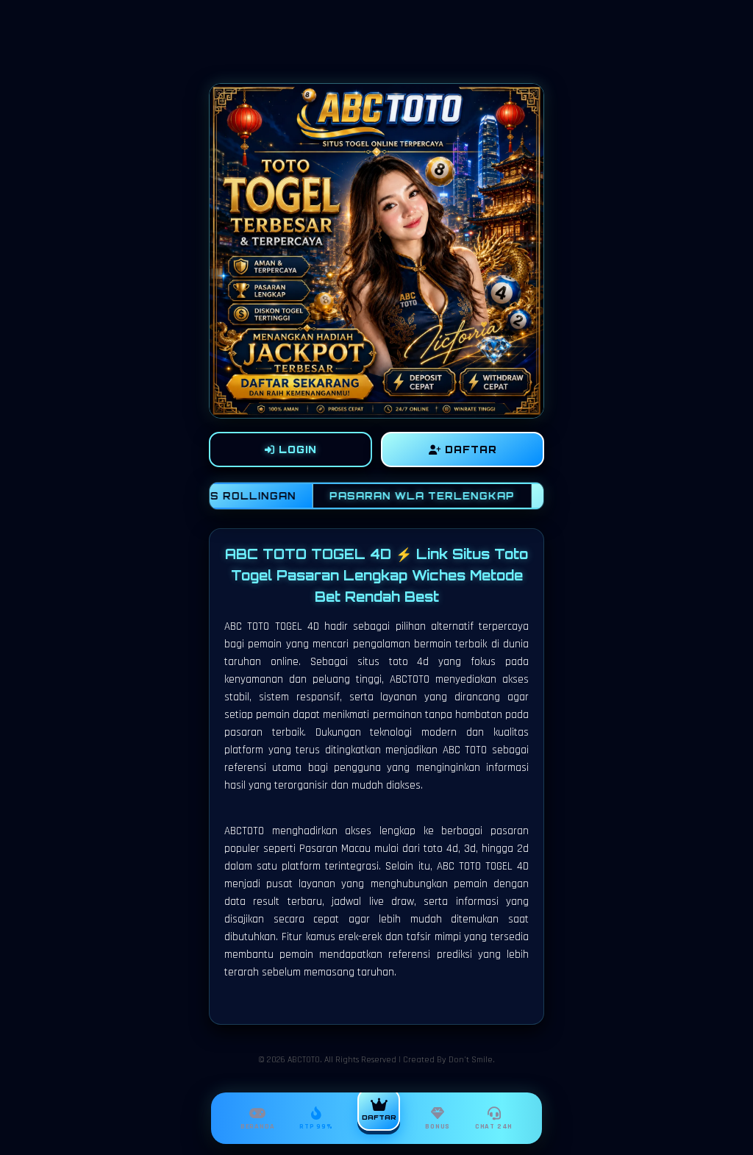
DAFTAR (469, 449)
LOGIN (296, 449)
